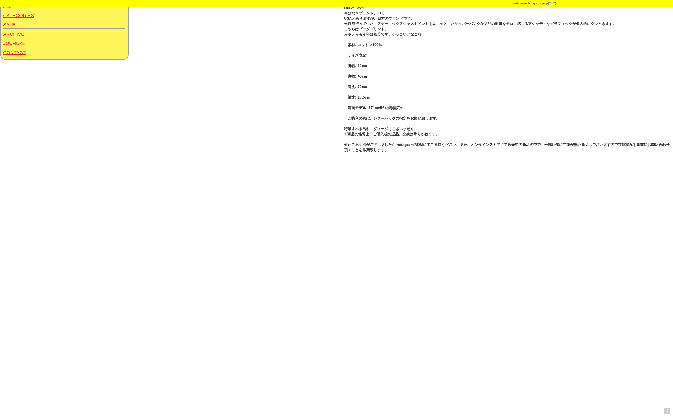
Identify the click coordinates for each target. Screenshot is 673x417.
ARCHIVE (13, 34)
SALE (9, 24)
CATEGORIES (18, 15)
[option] (164, 205)
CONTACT (14, 52)
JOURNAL (14, 43)
